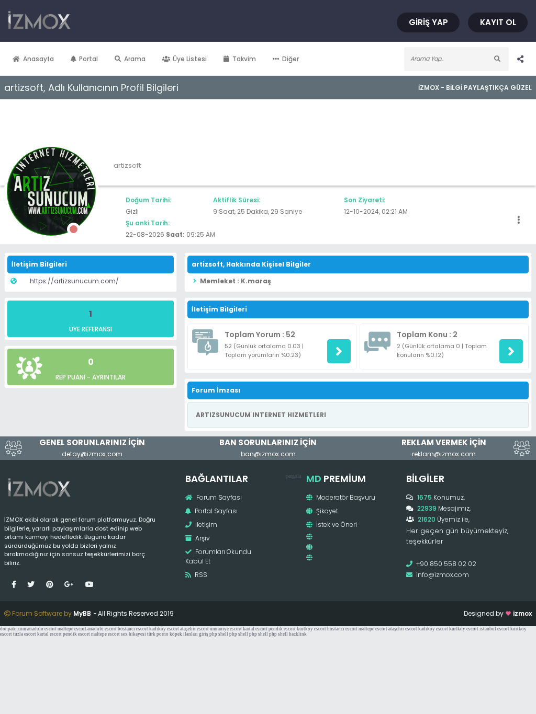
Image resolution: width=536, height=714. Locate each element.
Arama (135, 58)
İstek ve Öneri (336, 524)
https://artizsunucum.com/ (74, 281)
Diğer (290, 58)
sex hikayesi (133, 634)
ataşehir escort (194, 628)
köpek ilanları (184, 634)
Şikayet (326, 510)
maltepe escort (72, 628)
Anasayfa (38, 58)
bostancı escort (133, 628)
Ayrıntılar (109, 377)
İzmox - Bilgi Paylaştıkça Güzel (475, 87)
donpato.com (13, 628)
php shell (218, 634)
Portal (88, 58)
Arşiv (202, 538)
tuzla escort (24, 634)
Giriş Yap (428, 22)
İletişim (205, 524)
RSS (200, 574)
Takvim (244, 58)
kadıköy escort (164, 628)
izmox (522, 613)
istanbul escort (494, 628)
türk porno (158, 634)
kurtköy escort (311, 628)
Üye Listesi (190, 58)
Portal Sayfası (215, 510)
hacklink (298, 634)
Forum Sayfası (218, 497)
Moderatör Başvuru (345, 497)
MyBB (82, 613)
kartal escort (255, 628)
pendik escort (282, 628)
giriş (203, 634)
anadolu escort (42, 628)
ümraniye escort (226, 628)
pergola (293, 476)
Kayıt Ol (498, 22)
